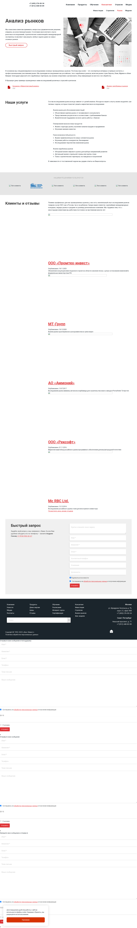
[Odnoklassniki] (115, 632)
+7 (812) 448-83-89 (36, 6)
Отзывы (32, 613)
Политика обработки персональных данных (21, 635)
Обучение (94, 5)
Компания (70, 5)
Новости (10, 607)
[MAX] (126, 631)
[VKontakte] (119, 632)
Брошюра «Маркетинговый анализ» (26, 86)
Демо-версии (35, 607)
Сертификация (57, 613)
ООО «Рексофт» (61, 442)
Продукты (82, 5)
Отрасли (119, 5)
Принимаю (26, 920)
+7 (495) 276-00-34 (36, 3)
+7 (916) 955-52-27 (24, 536)
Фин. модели (80, 616)
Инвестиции (98, 11)
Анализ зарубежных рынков (117, 86)
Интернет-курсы (58, 610)
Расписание (56, 607)
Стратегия (110, 11)
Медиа (129, 5)
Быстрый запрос (16, 45)
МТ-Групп (56, 324)
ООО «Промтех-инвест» (69, 263)
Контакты (10, 613)
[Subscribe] (111, 632)
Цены (32, 610)
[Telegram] (122, 632)
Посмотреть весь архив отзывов (60, 511)
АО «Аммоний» (61, 383)
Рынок (119, 11)
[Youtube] (131, 632)
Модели (128, 11)
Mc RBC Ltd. (58, 501)
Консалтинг (107, 5)
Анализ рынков (80, 613)
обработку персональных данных (95, 581)
